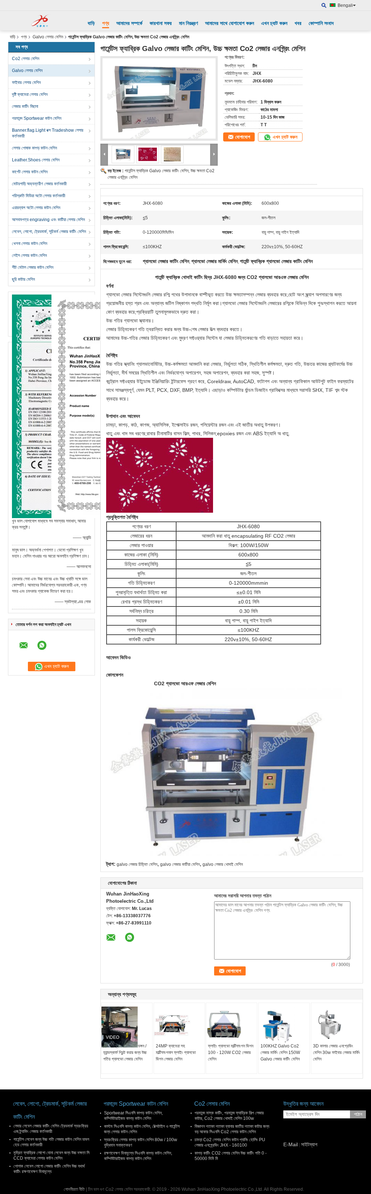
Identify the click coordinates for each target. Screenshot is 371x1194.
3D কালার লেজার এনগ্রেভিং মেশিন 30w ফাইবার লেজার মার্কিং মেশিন (336, 1052)
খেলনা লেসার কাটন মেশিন (29, 243)
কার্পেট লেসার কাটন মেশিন (29, 171)
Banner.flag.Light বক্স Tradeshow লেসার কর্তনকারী (47, 133)
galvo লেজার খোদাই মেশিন (223, 864)
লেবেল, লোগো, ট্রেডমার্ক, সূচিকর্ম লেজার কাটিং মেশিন (49, 231)
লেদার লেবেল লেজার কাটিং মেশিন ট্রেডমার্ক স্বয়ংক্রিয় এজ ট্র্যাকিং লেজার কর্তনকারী (50, 1128)
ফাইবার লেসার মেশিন (26, 82)
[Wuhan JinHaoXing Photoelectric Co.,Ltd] (42, 20)
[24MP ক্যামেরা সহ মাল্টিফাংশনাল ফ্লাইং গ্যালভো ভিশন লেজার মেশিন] (179, 1025)
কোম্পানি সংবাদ (321, 23)
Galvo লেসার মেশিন (48, 36)
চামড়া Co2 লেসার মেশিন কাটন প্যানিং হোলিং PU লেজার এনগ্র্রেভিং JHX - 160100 (230, 1142)
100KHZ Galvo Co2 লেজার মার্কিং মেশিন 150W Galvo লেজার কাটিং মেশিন (280, 1052)
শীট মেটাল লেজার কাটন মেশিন (32, 267)
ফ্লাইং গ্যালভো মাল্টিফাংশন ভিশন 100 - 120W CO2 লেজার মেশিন (230, 1052)
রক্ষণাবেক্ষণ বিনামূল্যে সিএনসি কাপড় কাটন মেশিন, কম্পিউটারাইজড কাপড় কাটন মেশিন (138, 1156)
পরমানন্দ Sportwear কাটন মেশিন (36, 118)
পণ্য (105, 23)
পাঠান (358, 1114)
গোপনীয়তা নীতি (74, 1189)
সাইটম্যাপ (309, 1144)
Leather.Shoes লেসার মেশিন (35, 159)
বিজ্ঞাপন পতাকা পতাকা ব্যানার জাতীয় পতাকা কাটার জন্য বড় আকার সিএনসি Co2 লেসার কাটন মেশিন (232, 1129)
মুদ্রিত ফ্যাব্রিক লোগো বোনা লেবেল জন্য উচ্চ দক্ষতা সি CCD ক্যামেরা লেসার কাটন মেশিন (51, 1155)
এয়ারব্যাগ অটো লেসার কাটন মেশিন (36, 207)
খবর (298, 23)
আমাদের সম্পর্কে (129, 23)
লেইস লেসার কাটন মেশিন (29, 255)
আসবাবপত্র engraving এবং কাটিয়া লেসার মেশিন (48, 219)
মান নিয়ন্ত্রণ (188, 23)
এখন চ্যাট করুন (274, 23)
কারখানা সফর (161, 23)
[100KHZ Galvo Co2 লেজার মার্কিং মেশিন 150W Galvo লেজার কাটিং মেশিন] (284, 1025)
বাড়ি (91, 23)
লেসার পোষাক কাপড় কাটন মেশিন (34, 148)
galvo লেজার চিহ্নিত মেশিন (137, 864)
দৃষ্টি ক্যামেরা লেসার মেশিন (29, 94)
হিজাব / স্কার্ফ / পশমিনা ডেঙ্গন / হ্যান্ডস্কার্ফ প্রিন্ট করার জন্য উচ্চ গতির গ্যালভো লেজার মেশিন (125, 1052)
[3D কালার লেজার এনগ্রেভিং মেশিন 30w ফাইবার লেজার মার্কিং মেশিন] (336, 1025)
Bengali (345, 5)
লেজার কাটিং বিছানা (25, 106)
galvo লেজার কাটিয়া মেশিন (180, 864)
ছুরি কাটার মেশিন (23, 279)
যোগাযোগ (242, 137)
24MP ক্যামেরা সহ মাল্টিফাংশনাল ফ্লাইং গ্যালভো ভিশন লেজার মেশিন (176, 1052)
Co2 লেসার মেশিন (25, 58)
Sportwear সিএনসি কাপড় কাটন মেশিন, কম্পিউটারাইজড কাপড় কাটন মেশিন (133, 1115)
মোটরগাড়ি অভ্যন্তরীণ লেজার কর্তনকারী (39, 183)
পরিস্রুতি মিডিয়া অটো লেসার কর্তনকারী (38, 195)
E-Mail (290, 1144)
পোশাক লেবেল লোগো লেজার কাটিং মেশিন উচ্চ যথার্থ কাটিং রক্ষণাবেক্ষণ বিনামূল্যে (49, 1169)
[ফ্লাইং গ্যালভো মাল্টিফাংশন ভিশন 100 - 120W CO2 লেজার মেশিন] (231, 1025)
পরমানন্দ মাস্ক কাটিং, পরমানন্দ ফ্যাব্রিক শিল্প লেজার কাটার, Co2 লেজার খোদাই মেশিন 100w (229, 1115)
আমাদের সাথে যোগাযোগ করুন (229, 23)
